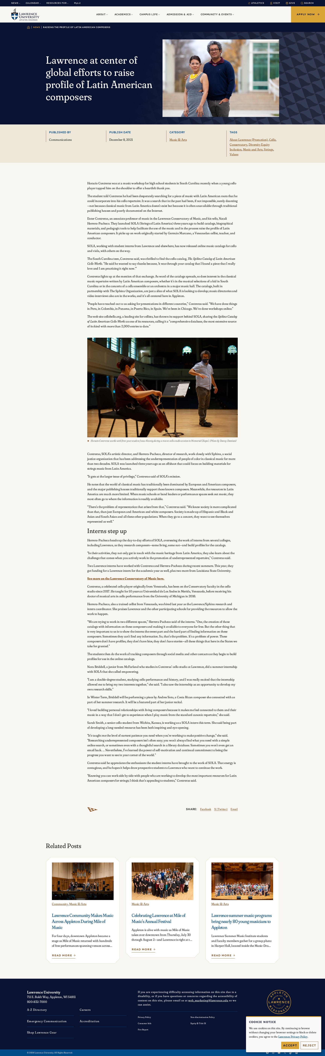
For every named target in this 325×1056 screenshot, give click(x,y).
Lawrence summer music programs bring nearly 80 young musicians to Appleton (241, 921)
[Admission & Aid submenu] (193, 14)
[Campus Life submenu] (159, 14)
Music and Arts (253, 149)
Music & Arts (178, 140)
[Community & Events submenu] (233, 14)
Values (234, 154)
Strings (268, 149)
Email (234, 809)
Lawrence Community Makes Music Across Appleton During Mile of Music (82, 921)
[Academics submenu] (132, 14)
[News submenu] (19, 3)
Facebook (205, 809)
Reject (309, 1045)
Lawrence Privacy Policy (293, 1036)
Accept (290, 1045)
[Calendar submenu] (40, 3)
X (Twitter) (221, 809)
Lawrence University (44, 992)
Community (60, 904)
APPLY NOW (306, 14)
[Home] (28, 27)
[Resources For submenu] (67, 3)
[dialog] (283, 1034)
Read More (62, 956)
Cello (272, 140)
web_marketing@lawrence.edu (208, 1000)
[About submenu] (107, 14)
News (36, 27)
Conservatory (238, 144)
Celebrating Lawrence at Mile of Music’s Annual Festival (158, 918)
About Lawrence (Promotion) (249, 140)
